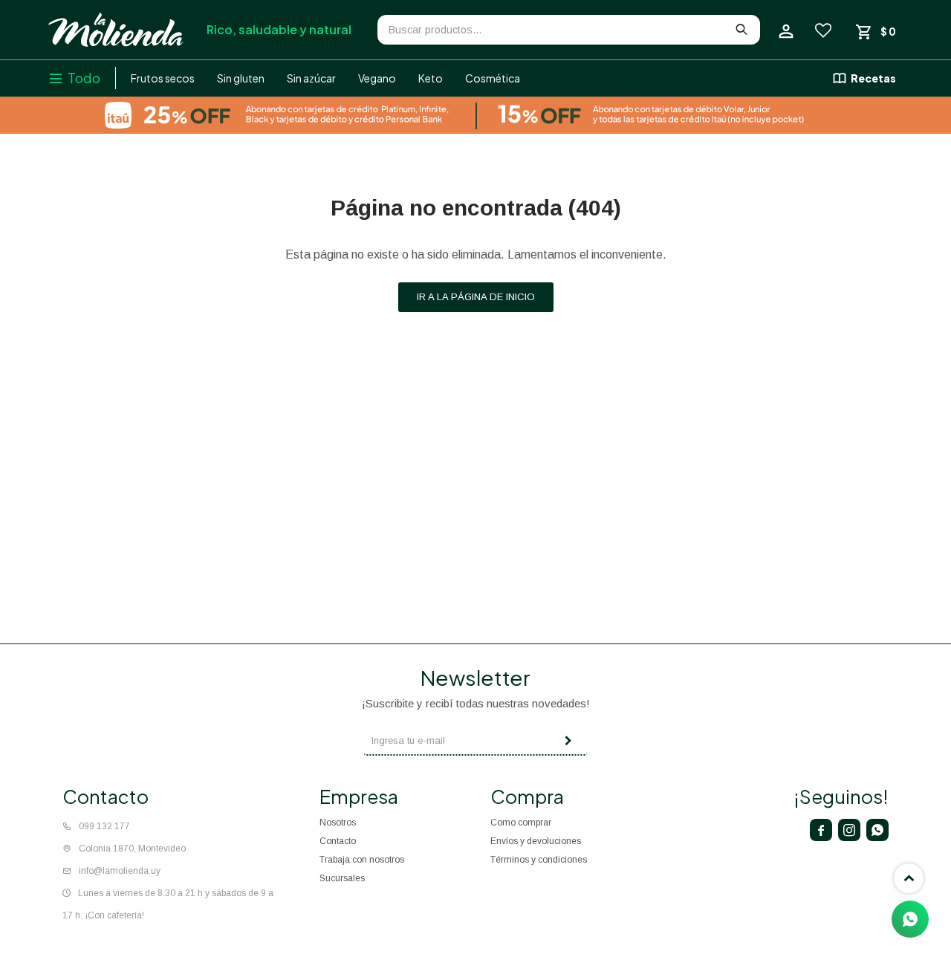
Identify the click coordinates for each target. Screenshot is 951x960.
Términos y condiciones (538, 859)
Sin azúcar (311, 78)
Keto (430, 78)
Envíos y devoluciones (535, 841)
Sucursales (342, 878)
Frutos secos (163, 78)
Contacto (337, 841)
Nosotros (337, 822)
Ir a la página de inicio (476, 296)
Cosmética (492, 78)
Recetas (873, 78)
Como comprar (520, 822)
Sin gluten (240, 78)
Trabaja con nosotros (361, 859)
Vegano (377, 78)
